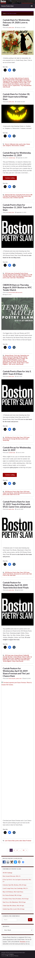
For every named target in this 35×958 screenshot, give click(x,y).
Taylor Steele (12, 362)
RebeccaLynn (6, 361)
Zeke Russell (6, 87)
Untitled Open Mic (18, 197)
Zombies (22, 145)
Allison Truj (8, 78)
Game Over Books (8, 493)
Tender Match (21, 362)
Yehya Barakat (27, 85)
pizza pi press (27, 493)
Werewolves (15, 145)
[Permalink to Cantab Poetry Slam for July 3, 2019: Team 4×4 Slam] (17, 395)
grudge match (12, 358)
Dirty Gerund (6, 439)
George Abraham (18, 81)
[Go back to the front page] (17, 2)
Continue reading (10, 178)
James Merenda (18, 493)
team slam (13, 277)
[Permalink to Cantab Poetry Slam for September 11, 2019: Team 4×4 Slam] (17, 231)
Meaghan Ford (25, 275)
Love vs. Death (7, 84)
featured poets (12, 678)
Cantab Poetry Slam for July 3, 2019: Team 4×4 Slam (17, 372)
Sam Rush (19, 361)
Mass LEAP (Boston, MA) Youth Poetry (13, 892)
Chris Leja (16, 355)
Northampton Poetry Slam (16, 196)
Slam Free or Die (14, 494)
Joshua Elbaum (14, 82)
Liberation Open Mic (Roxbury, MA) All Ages (14, 885)
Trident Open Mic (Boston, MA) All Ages (13, 905)
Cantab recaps (12, 157)
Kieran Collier (23, 82)
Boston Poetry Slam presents (15, 292)
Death (13, 79)
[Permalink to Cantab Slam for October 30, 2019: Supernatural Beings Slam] (17, 113)
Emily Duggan (19, 79)
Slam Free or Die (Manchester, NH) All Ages (14, 902)
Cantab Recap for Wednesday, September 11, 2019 (17, 154)
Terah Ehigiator (7, 661)
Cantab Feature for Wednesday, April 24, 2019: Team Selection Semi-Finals (16, 585)
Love (28, 82)
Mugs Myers (26, 658)
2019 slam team (9, 273)
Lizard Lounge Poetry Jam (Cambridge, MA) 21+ (15, 888)
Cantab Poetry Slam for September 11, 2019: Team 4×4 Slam (17, 207)
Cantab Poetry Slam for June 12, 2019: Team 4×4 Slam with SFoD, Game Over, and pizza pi (17, 504)
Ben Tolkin (15, 78)
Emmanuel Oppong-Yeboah (15, 357)
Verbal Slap (6, 440)
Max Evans (11, 658)
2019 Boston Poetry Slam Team (14, 437)
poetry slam (11, 27)
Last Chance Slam (10, 840)
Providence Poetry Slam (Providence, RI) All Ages (16, 898)
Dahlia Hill (26, 655)
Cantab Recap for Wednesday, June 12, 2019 (17, 448)
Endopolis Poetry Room (23, 194)
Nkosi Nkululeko (13, 360)
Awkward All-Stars (10, 194)
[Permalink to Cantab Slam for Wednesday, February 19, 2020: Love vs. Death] (17, 42)
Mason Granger (20, 358)
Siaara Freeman (27, 840)
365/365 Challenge (7, 872)
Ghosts (7, 144)
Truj (21, 85)
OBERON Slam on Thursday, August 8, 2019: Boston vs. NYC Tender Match (17, 287)
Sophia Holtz (16, 85)
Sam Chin (13, 361)
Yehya (13, 661)
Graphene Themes (13, 955)
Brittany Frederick (23, 78)
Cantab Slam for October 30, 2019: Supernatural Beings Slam (16, 96)
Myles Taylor (12, 276)
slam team (13, 575)
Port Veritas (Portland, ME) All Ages (12, 895)
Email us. (12, 954)
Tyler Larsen (12, 364)
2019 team (26, 437)
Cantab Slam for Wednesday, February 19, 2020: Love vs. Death (16, 22)
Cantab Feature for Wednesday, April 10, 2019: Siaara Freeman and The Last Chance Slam (16, 672)
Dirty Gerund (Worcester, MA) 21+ (12, 876)
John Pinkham (27, 81)
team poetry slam (8, 197)
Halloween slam (14, 144)
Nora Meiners (16, 84)
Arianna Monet (9, 355)
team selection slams (24, 659)
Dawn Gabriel (6, 79)
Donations (23, 941)
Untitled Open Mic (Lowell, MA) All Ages (13, 909)
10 (23, 850)
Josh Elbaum (6, 82)
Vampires (8, 145)
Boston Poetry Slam (7, 6)
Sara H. (10, 85)
